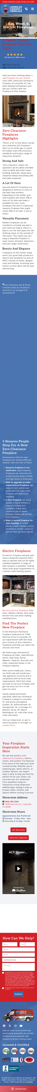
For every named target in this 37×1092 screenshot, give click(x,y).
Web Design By (16, 1082)
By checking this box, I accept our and (19, 988)
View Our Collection (18, 838)
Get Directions (18, 830)
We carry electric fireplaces (15, 610)
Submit (18, 994)
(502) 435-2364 (11, 801)
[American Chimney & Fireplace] (11, 9)
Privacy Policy (24, 987)
